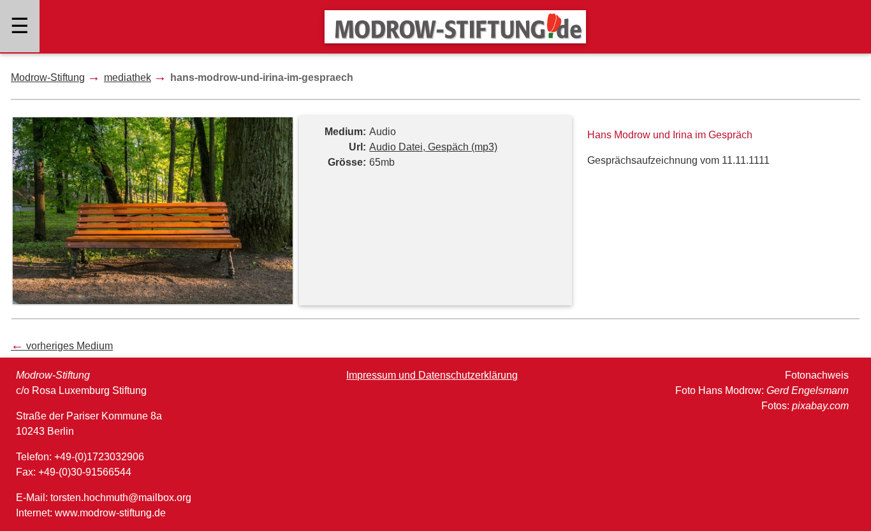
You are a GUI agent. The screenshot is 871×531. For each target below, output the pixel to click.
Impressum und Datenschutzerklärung (432, 375)
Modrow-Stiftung (48, 77)
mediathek (127, 77)
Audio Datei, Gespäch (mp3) (433, 147)
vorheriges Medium (62, 345)
